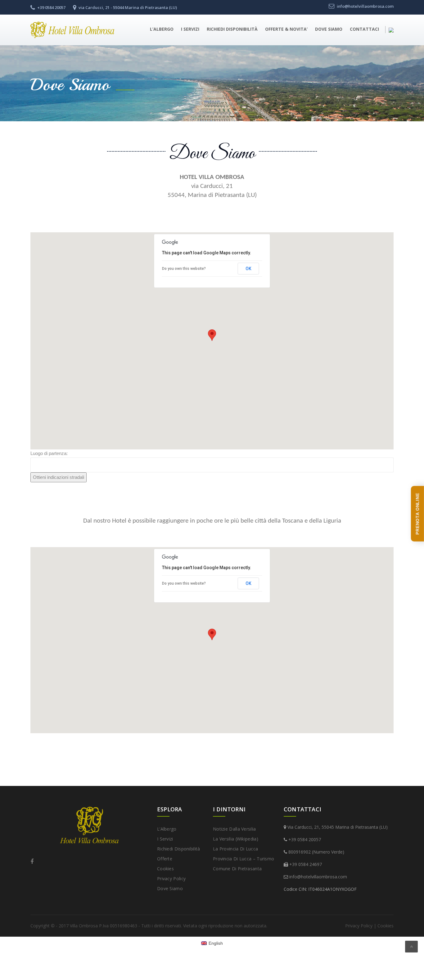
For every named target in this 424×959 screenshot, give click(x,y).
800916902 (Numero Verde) (316, 852)
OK (248, 268)
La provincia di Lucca (235, 849)
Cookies (165, 869)
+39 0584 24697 (305, 864)
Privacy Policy (171, 878)
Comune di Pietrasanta (237, 869)
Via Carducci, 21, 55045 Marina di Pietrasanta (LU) (337, 827)
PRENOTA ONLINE (417, 514)
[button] (212, 335)
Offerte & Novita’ (286, 29)
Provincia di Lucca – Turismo (243, 859)
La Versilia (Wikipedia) (235, 839)
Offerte (164, 859)
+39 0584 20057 (304, 839)
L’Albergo (162, 29)
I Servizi (190, 29)
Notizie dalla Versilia (234, 829)
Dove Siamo (328, 29)
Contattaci (364, 29)
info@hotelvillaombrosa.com (318, 877)
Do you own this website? (184, 268)
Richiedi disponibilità (232, 29)
